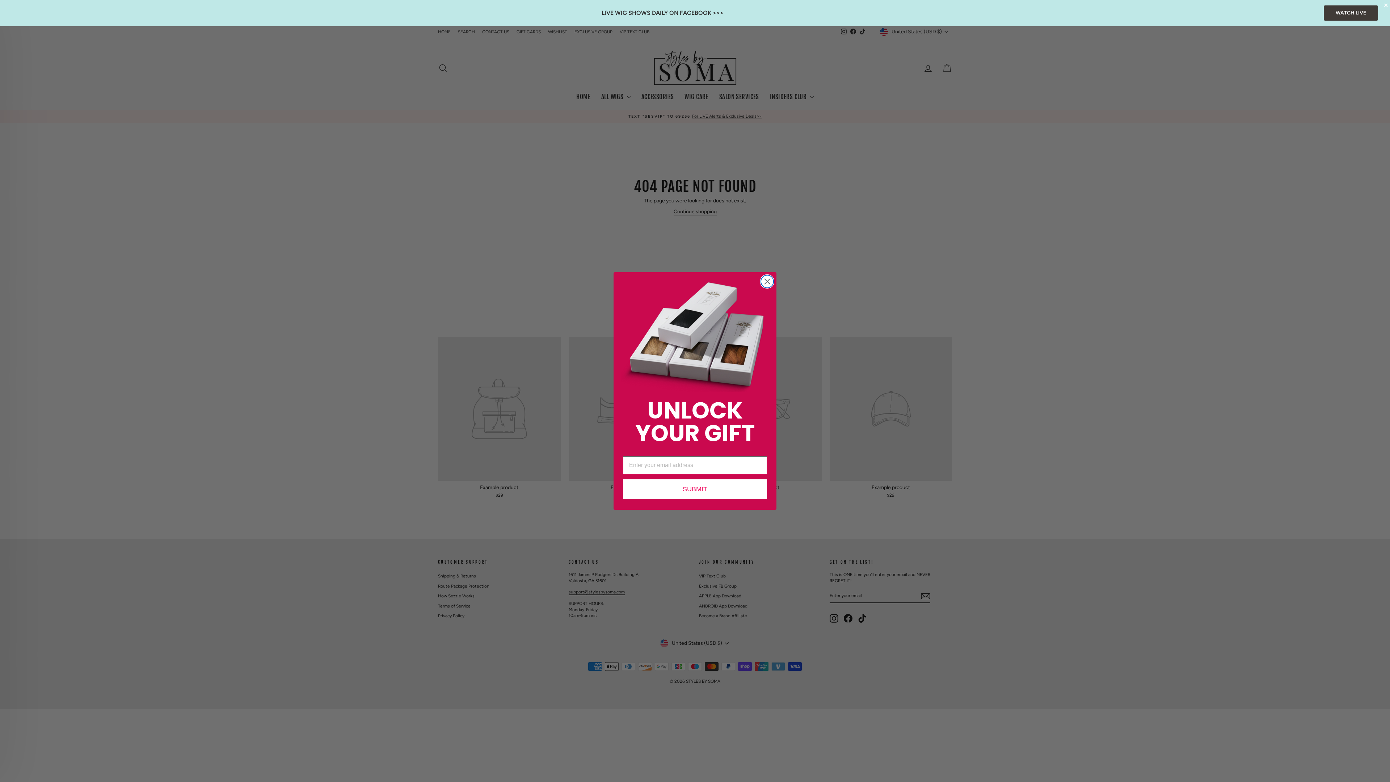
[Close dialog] (767, 281)
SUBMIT (695, 489)
